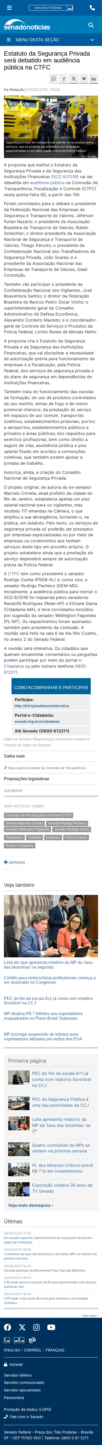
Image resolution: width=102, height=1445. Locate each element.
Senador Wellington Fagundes (27, 829)
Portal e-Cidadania (19, 845)
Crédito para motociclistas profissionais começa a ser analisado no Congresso (50, 980)
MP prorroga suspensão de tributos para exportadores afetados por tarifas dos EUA (43, 1036)
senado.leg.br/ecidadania (37, 721)
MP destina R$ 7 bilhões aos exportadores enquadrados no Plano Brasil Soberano (43, 1016)
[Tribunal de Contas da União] (32, 1340)
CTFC (13, 573)
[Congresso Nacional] (19, 1340)
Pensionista (14, 1397)
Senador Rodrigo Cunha (71, 829)
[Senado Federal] (51, 8)
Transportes (14, 837)
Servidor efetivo (18, 1375)
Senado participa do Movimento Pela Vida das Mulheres (45, 1270)
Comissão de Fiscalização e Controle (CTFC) (38, 815)
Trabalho (34, 837)
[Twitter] (22, 1327)
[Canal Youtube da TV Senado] (49, 1327)
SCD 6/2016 (65, 176)
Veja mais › (90, 1316)
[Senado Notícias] (27, 26)
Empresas (53, 837)
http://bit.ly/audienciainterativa (42, 706)
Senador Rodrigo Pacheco (67, 823)
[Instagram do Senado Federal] (36, 1327)
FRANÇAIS (55, 1350)
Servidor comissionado (24, 1382)
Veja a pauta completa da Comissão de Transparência (47, 768)
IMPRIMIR (16, 862)
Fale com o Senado (26, 1416)
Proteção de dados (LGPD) (27, 1409)
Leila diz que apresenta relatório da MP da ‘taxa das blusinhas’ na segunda (48, 964)
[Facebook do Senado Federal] (9, 1327)
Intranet (15, 1364)
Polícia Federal (76, 837)
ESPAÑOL (33, 1350)
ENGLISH (12, 1350)
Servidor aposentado (22, 1390)
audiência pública (47, 182)
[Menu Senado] (9, 8)
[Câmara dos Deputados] (7, 1340)
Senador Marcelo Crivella (24, 823)
